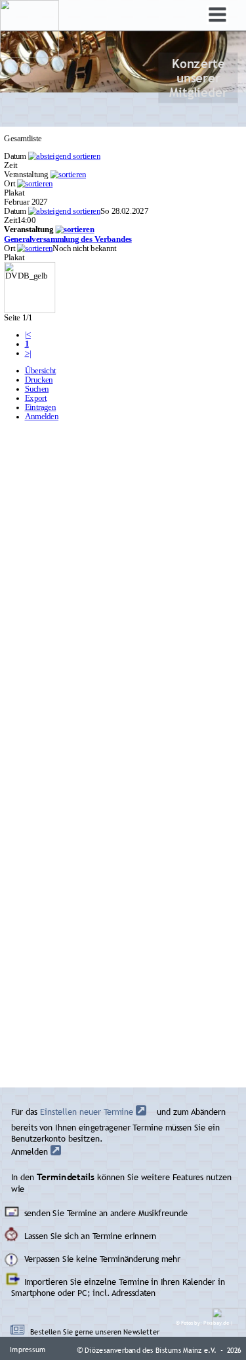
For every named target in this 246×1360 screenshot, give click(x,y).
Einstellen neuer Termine (86, 1111)
